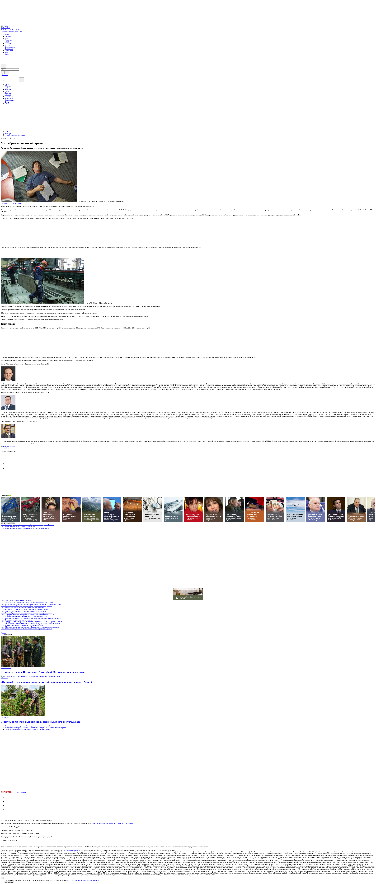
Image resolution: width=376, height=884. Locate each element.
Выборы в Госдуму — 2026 (10, 29)
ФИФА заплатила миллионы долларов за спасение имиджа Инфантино (27, 602)
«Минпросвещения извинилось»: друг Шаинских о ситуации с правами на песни (30, 627)
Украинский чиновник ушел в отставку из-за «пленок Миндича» (24, 616)
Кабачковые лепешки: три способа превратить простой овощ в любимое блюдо (31, 726)
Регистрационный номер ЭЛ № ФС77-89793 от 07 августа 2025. (113, 823)
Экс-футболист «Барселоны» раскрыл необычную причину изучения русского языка (31, 604)
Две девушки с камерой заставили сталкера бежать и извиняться (24, 609)
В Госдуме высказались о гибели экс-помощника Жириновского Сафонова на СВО (31, 618)
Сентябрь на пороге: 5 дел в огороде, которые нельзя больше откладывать (40, 721)
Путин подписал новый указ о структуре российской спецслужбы (25, 528)
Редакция (17, 792)
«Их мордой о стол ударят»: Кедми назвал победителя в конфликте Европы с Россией (46, 682)
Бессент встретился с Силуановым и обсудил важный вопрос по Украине (27, 525)
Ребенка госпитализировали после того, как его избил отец (22, 607)
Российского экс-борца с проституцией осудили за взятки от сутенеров (26, 606)
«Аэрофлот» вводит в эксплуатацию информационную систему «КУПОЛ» (28, 614)
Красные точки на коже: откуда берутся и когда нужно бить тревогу (27, 729)
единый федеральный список (73, 850)
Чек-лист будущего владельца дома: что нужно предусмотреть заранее (26, 613)
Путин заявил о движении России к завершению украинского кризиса (26, 629)
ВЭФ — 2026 (5, 28)
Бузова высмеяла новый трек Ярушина (16, 600)
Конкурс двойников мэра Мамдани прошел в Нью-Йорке (22, 625)
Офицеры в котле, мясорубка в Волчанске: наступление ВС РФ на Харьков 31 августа (31, 622)
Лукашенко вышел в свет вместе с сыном (16, 620)
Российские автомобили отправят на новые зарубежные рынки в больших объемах (30, 623)
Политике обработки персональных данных (85, 880)
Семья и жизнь (6, 668)
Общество (4, 678)
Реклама (23, 792)
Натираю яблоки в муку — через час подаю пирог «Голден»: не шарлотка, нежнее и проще (35, 728)
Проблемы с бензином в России (11, 31)
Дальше (3, 633)
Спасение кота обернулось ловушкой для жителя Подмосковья (23, 611)
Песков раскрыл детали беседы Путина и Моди (18, 526)
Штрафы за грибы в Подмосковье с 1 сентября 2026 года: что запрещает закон (43, 672)
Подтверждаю (9, 882)
